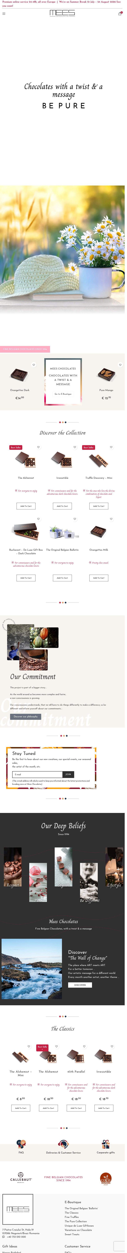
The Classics (71, 1213)
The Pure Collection (76, 1222)
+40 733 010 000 (16, 1237)
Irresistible (62, 478)
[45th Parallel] (76, 1056)
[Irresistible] (62, 459)
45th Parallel (76, 1072)
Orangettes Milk (99, 550)
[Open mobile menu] (4, 14)
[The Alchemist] (26, 459)
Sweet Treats (72, 1235)
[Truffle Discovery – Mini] (98, 459)
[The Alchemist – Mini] (21, 1056)
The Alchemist (26, 478)
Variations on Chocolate (78, 1230)
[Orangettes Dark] (20, 374)
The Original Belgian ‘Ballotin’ (81, 1209)
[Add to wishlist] (34, 364)
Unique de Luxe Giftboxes (79, 1226)
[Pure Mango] (106, 374)
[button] (26, 506)
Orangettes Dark (19, 390)
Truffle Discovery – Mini (98, 478)
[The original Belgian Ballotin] (62, 531)
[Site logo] (62, 13)
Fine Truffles (72, 1217)
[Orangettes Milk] (98, 531)
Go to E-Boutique (63, 394)
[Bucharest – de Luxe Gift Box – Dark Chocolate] (26, 531)
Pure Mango (106, 390)
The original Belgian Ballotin (62, 550)
